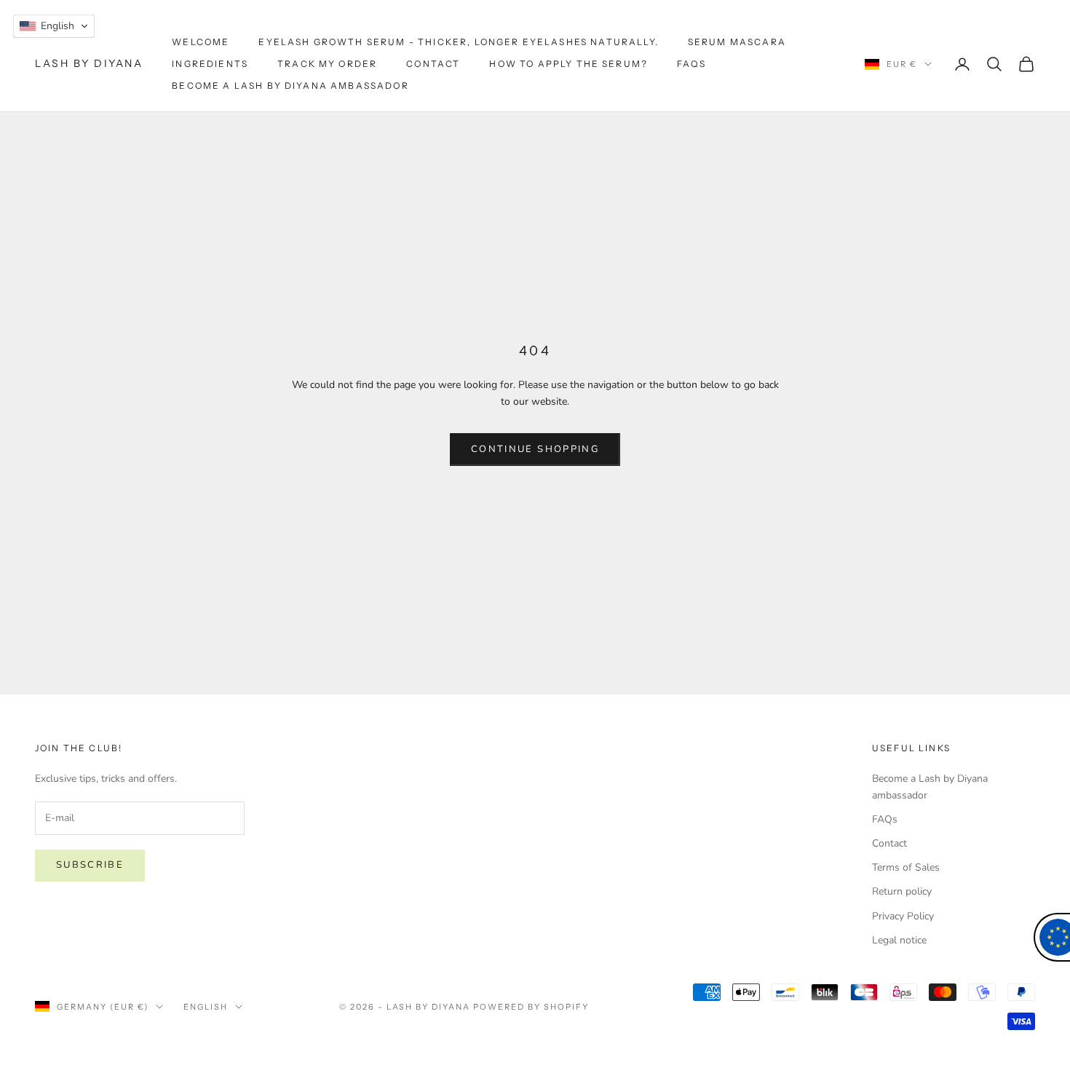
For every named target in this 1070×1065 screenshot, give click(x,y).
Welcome (200, 41)
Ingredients (210, 63)
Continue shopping (535, 449)
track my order (327, 63)
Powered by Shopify (531, 1007)
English (205, 1007)
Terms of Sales (906, 867)
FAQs (691, 63)
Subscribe (90, 864)
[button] (54, 26)
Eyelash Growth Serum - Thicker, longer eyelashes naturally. (458, 41)
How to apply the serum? (568, 63)
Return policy (902, 891)
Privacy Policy (903, 916)
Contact (433, 63)
